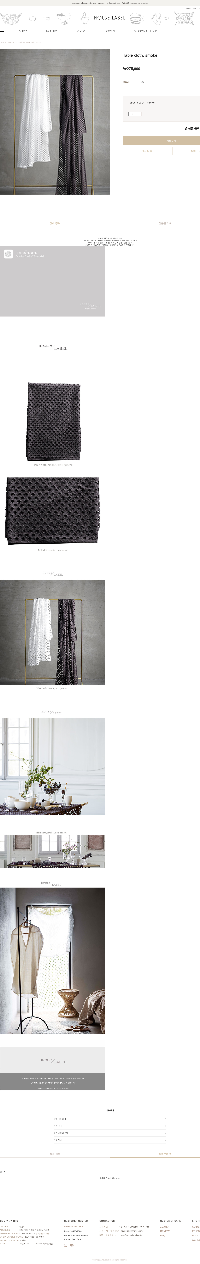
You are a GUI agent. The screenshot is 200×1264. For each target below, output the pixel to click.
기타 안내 (58, 1140)
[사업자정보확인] (42, 1234)
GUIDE (196, 1227)
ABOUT (110, 31)
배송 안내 (58, 1126)
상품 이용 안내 (60, 1119)
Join (194, 9)
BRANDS (52, 31)
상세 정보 (55, 223)
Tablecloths (19, 42)
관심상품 (146, 150)
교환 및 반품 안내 (61, 1133)
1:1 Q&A (164, 1227)
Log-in (189, 9)
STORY (81, 31)
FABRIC (10, 42)
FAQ (162, 1235)
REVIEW (165, 1231)
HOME (2, 42)
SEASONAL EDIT (145, 31)
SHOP (23, 31)
